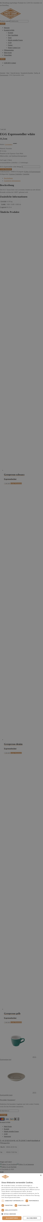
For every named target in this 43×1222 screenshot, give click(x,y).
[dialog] (21, 1197)
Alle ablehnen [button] (32, 1218)
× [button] (41, 1175)
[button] (22, 1214)
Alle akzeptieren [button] (12, 1218)
